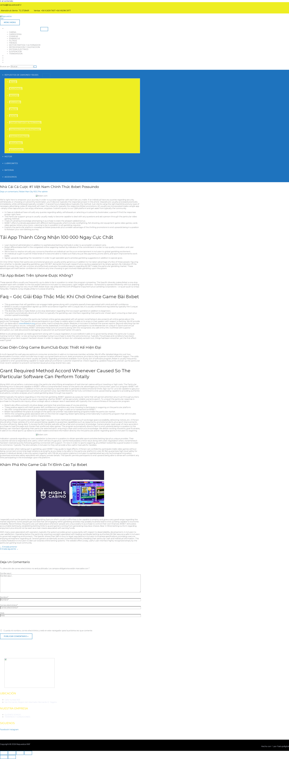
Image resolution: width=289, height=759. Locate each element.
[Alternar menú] (44, 29)
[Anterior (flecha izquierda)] (4, 757)
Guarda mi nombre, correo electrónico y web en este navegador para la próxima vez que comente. (48, 631)
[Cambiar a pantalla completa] (12, 753)
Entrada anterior (8, 547)
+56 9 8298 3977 (63, 10)
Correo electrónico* (9, 605)
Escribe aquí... (6, 573)
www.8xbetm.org (27, 323)
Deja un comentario (9, 192)
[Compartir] (20, 753)
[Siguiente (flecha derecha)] (12, 757)
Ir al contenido (6, 1)
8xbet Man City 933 (28, 192)
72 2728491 (24, 10)
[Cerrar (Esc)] (28, 753)
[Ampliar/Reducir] (4, 753)
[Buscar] (35, 67)
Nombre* (4, 597)
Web (2, 613)
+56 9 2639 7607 (48, 10)
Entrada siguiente (9, 549)
